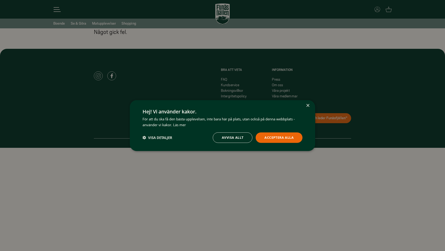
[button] (157, 137)
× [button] (307, 105)
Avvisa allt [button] (232, 137)
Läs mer (179, 124)
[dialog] (222, 125)
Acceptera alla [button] (279, 137)
